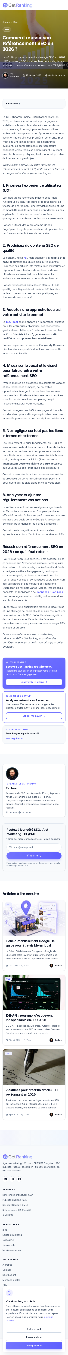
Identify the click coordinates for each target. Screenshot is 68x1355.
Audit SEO (8, 1215)
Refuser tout (34, 1329)
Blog (15, 22)
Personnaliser (34, 1337)
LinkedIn (13, 812)
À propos (7, 1264)
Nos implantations (12, 1250)
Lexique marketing (12, 1234)
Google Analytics (45, 519)
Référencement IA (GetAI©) (17, 1210)
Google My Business (51, 345)
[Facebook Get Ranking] (19, 1179)
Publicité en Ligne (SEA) (15, 1200)
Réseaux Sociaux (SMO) (15, 1205)
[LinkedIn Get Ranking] (5, 1179)
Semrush (8, 523)
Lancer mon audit (32, 715)
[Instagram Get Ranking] (12, 1179)
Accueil (6, 22)
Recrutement (9, 1274)
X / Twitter (26, 812)
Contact (7, 1269)
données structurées (50, 592)
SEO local (12, 321)
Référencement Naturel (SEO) (18, 1194)
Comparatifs (9, 1245)
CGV (5, 1285)
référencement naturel (19, 507)
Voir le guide (13, 738)
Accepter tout (34, 1345)
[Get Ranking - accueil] (17, 5)
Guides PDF (9, 1240)
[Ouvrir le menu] (62, 5)
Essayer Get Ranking (32, 682)
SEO (7, 29)
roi (25, 257)
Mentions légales (11, 1280)
